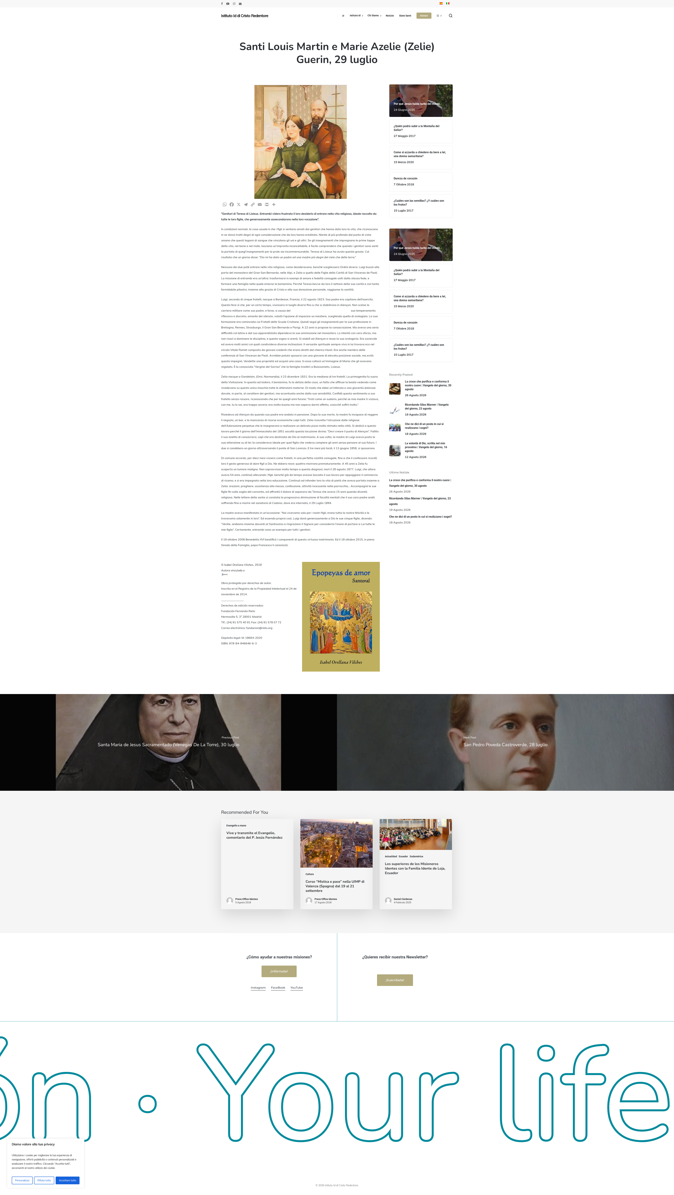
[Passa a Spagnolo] (441, 4)
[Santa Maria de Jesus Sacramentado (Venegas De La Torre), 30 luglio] (168, 742)
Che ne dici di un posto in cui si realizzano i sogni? (420, 516)
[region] (45, 1163)
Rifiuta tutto (44, 1180)
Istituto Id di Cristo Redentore (244, 16)
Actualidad (391, 856)
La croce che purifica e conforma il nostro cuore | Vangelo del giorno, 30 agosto (420, 482)
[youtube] (227, 3)
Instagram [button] (258, 987)
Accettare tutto (67, 1180)
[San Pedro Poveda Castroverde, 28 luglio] (505, 742)
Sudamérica (416, 856)
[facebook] (222, 3)
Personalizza (22, 1180)
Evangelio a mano (236, 825)
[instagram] (234, 3)
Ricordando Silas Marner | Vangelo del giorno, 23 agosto (420, 501)
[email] (240, 3)
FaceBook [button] (278, 987)
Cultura (310, 874)
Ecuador (403, 856)
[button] (279, 971)
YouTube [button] (296, 987)
